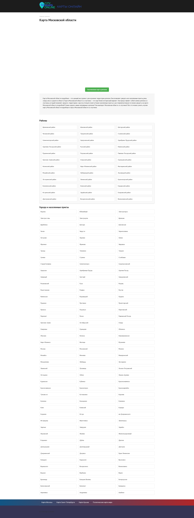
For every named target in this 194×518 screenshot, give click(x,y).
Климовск (122, 401)
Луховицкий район (124, 173)
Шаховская (122, 225)
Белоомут (83, 486)
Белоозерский (45, 486)
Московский (84, 349)
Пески (82, 316)
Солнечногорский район (50, 140)
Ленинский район (86, 179)
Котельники (83, 394)
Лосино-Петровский (125, 368)
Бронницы (44, 479)
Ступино (82, 257)
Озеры (121, 323)
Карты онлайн (69, 6)
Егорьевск (44, 440)
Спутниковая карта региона (97, 90)
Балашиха (122, 486)
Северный (44, 277)
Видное (43, 473)
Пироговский (123, 310)
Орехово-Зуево (46, 323)
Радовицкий (84, 297)
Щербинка (44, 225)
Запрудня (83, 427)
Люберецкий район (86, 173)
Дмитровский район (49, 199)
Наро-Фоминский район (88, 166)
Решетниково (45, 290)
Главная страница (44, 16)
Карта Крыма (84, 502)
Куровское (44, 381)
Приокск (43, 310)
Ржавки (82, 290)
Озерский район (85, 160)
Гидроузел (83, 460)
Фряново (83, 244)
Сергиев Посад (123, 270)
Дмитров (122, 447)
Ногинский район (48, 166)
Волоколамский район (125, 199)
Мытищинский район (125, 166)
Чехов (42, 231)
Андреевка (83, 492)
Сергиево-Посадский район (52, 147)
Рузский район (85, 147)
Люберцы (83, 362)
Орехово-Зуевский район (51, 160)
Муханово (122, 342)
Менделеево (45, 362)
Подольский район (86, 153)
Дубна (82, 440)
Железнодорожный (125, 434)
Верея (121, 473)
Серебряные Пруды (86, 270)
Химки (121, 238)
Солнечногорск (84, 264)
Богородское (123, 479)
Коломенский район (49, 186)
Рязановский (45, 284)
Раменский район (123, 147)
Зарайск (121, 427)
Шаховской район (86, 127)
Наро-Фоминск (46, 342)
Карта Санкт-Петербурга (65, 502)
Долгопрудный (84, 447)
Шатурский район (124, 127)
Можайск (43, 355)
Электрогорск (123, 212)
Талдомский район (86, 134)
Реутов (121, 290)
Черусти (82, 231)
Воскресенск (84, 466)
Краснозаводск (46, 388)
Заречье (43, 427)
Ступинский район (124, 134)
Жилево (82, 434)
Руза (81, 284)
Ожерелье (44, 329)
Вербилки (83, 473)
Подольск (83, 310)
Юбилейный (83, 212)
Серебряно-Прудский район (127, 140)
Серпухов (44, 270)
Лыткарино (122, 362)
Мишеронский (123, 355)
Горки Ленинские (124, 453)
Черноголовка (123, 231)
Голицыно (44, 460)
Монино (121, 349)
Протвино (83, 303)
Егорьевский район (124, 192)
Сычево (43, 257)
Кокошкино (83, 401)
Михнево (82, 355)
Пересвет (44, 316)
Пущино (121, 297)
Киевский (83, 408)
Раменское (44, 297)
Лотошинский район (49, 179)
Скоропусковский (124, 264)
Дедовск (83, 453)
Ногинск (82, 336)
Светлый (82, 277)
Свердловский (123, 277)
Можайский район (49, 173)
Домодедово (45, 447)
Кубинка (82, 381)
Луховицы (83, 368)
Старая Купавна (46, 264)
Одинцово (83, 329)
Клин (42, 408)
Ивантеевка (84, 421)
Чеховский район (48, 134)
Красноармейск (124, 388)
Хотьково (44, 238)
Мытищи (82, 342)
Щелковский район (49, 127)
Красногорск (84, 388)
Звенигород (123, 421)
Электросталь (45, 218)
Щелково (121, 218)
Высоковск (122, 460)
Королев (121, 394)
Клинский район (85, 186)
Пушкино (43, 303)
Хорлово (82, 238)
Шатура (82, 225)
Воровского (44, 466)
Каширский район (124, 186)
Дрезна (121, 440)
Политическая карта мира (102, 502)
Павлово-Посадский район (127, 153)
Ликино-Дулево (124, 375)
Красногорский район (125, 179)
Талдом (121, 251)
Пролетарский (123, 303)
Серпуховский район (87, 140)
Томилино (83, 251)
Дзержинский (45, 453)
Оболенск (122, 329)
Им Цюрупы (44, 421)
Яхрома (43, 212)
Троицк (43, 251)
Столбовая (122, 257)
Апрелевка (44, 492)
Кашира (121, 408)
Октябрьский (84, 323)
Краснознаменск (124, 381)
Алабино (121, 492)
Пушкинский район (49, 153)
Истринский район (49, 192)
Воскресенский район (87, 199)
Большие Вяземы (85, 479)
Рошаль (121, 284)
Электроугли (84, 218)
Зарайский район (86, 192)
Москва (43, 349)
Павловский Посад (125, 316)
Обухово (43, 336)
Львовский (44, 368)
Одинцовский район (124, 160)
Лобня (82, 375)
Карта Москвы (46, 502)
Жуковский (44, 434)
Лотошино (44, 375)
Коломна (43, 401)
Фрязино (43, 244)
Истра (82, 414)
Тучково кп (44, 394)
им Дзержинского (124, 414)
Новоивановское (124, 336)
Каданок (43, 414)
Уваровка (122, 244)
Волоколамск (123, 466)
